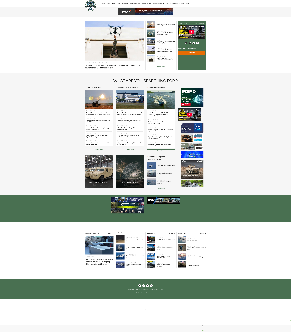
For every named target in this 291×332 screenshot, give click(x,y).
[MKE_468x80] (127, 210)
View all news (161, 66)
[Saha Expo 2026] (127, 199)
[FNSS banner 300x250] (192, 169)
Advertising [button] (125, 3)
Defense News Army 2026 (132, 237)
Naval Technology (161, 172)
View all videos (199, 23)
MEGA (187, 3)
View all (109, 233)
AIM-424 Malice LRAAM (193, 240)
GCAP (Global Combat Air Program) (196, 257)
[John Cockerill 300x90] (192, 183)
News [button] (108, 3)
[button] (89, 45)
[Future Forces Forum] (127, 205)
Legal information (150, 292)
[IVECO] (163, 200)
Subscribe (192, 52)
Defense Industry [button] (146, 3)
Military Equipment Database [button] (160, 3)
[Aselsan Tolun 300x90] (192, 154)
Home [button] (103, 3)
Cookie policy (139, 292)
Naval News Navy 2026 (100, 62)
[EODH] (192, 132)
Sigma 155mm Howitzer (193, 265)
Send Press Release (135, 3)
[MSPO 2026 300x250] (192, 97)
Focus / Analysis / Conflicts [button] (177, 3)
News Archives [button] (116, 3)
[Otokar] (192, 146)
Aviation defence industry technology (165, 163)
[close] (202, 326)
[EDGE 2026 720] (145, 11)
